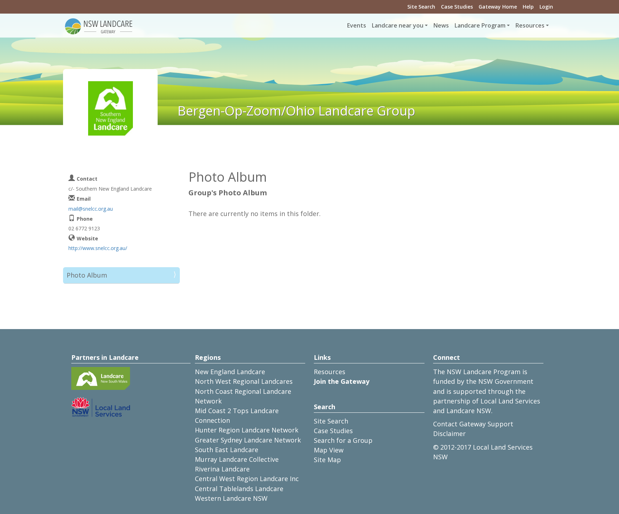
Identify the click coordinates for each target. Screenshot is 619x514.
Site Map (327, 459)
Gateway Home (498, 6)
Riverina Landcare (222, 469)
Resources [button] (529, 25)
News (441, 25)
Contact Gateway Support (473, 424)
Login (546, 6)
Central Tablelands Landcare (239, 488)
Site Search (421, 6)
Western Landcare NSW (231, 498)
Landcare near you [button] (397, 25)
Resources (329, 371)
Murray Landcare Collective (237, 459)
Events (356, 25)
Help (528, 6)
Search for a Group (343, 440)
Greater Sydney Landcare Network (248, 440)
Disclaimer (449, 433)
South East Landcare (226, 449)
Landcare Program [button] (480, 25)
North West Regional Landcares (244, 381)
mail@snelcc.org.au (90, 208)
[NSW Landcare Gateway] (99, 25)
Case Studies (457, 6)
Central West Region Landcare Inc (247, 478)
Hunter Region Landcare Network (246, 430)
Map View (329, 450)
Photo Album (87, 275)
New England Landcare (230, 371)
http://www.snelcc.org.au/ (97, 248)
